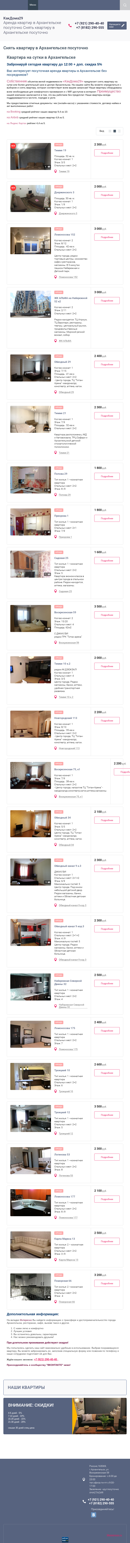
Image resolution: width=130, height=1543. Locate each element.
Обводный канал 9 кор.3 (69, 926)
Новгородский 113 (65, 718)
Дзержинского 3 (64, 192)
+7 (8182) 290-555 (90, 27)
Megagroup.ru (114, 1535)
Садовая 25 (61, 558)
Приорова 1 (61, 515)
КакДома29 (13, 18)
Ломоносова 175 (64, 1028)
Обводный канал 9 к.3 (67, 865)
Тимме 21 (60, 413)
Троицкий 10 (62, 1070)
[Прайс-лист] (119, 131)
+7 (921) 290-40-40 (89, 23)
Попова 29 (60, 473)
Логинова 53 (62, 1154)
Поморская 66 (63, 1280)
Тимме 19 (60, 150)
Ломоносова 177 (64, 1196)
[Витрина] (110, 131)
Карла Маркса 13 (64, 1238)
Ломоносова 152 (64, 234)
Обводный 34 (62, 817)
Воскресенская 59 (65, 612)
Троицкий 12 (62, 1112)
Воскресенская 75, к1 (67, 769)
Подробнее (107, 153)
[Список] (114, 131)
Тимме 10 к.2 (62, 663)
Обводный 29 (62, 361)
